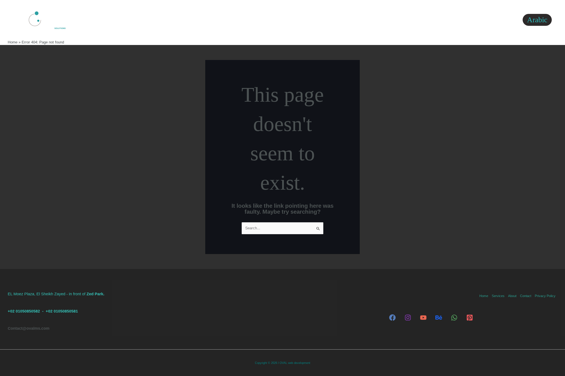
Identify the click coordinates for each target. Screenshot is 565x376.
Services (247, 20)
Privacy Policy (334, 20)
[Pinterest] (469, 317)
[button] (258, 20)
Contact (301, 20)
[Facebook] (392, 317)
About (276, 20)
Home (223, 20)
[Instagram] (408, 317)
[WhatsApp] (454, 317)
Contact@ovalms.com (28, 328)
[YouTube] (423, 317)
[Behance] (438, 317)
